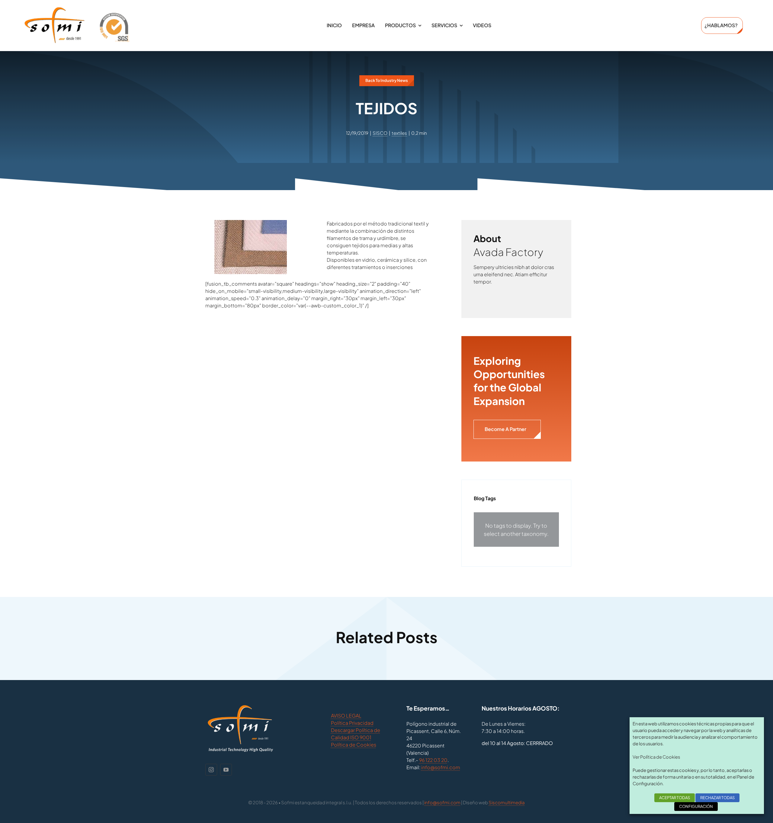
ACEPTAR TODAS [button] (674, 797)
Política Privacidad (352, 723)
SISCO (380, 133)
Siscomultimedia (507, 802)
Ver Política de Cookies (656, 757)
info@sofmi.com (440, 767)
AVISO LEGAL (346, 715)
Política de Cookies (353, 744)
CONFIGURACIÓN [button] (696, 806)
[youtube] (226, 770)
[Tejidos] (250, 223)
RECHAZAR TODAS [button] (717, 797)
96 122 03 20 (433, 760)
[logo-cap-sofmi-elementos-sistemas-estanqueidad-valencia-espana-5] (77, 9)
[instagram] (211, 770)
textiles (399, 133)
